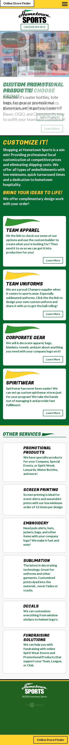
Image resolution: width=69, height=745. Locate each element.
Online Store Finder (17, 3)
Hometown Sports (34, 16)
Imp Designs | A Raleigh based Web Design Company (34, 705)
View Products (50, 117)
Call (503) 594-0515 (34, 26)
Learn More (52, 128)
